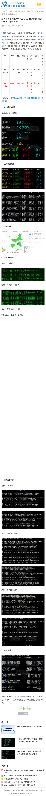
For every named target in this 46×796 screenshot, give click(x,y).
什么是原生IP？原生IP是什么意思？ (17, 779)
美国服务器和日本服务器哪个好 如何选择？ (19, 782)
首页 (11, 11)
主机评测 (17, 11)
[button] (39, 4)
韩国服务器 (18, 696)
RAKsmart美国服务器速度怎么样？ (30, 726)
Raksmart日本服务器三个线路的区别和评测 (19, 785)
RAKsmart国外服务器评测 (15, 790)
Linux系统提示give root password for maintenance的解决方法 (24, 771)
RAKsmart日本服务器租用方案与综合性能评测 (20, 775)
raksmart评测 (17, 709)
